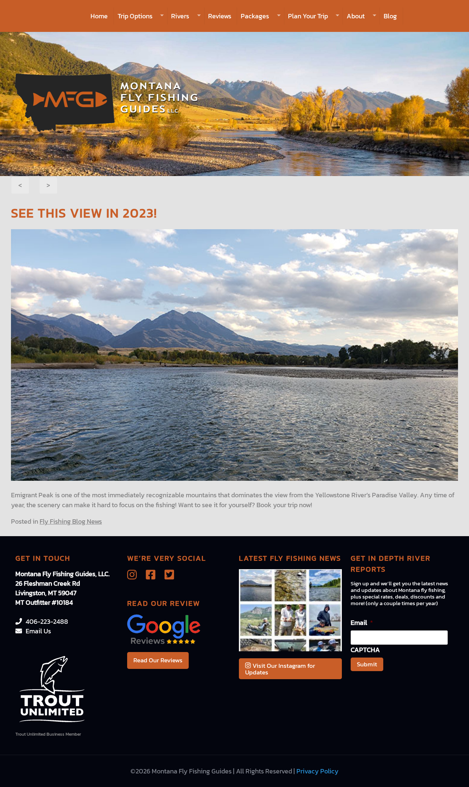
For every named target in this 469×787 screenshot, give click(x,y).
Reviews (219, 16)
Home (99, 16)
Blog (390, 16)
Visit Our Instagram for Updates (280, 669)
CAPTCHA (365, 649)
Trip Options (135, 16)
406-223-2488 (47, 621)
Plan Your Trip (308, 16)
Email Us (38, 631)
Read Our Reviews (157, 660)
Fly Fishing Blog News (71, 521)
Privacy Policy (317, 771)
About (356, 16)
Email (362, 622)
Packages (255, 16)
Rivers (180, 16)
